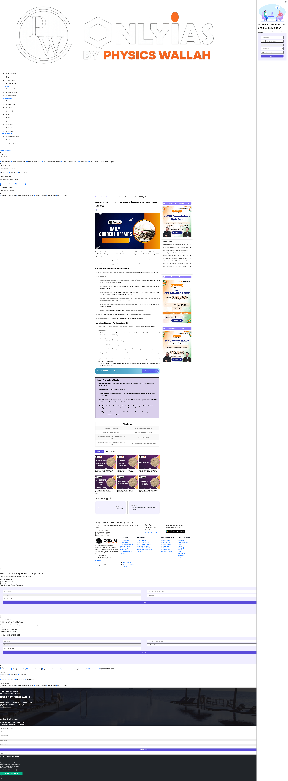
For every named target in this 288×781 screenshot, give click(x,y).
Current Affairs (105, 197)
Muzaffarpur (11, 124)
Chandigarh (11, 128)
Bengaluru (10, 131)
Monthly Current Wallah (144, 544)
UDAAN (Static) (141, 541)
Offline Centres (7, 98)
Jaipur (9, 121)
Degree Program (12, 83)
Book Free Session (150, 533)
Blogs (9, 139)
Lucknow (10, 107)
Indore (9, 117)
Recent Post (100, 451)
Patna (9, 114)
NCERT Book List (166, 542)
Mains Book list (165, 546)
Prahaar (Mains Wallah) (144, 548)
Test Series (5, 86)
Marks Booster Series (143, 546)
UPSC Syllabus (165, 541)
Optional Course (12, 77)
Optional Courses (125, 546)
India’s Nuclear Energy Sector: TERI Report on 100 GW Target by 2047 (175, 266)
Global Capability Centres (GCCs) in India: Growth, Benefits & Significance (175, 253)
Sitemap (125, 566)
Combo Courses (12, 80)
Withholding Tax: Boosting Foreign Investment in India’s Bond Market (175, 269)
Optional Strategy (166, 551)
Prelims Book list (166, 544)
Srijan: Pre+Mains (12, 95)
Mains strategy (165, 550)
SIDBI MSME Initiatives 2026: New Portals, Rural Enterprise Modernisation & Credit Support (175, 261)
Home (97, 197)
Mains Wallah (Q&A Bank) (144, 550)
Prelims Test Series (12, 89)
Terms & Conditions (128, 564)
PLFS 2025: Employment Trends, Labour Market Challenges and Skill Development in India (175, 263)
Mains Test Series (12, 92)
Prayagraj (10, 111)
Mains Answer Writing (13, 136)
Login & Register (6, 150)
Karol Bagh (10, 101)
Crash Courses (124, 542)
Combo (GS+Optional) (127, 544)
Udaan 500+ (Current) (143, 542)
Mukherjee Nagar (12, 104)
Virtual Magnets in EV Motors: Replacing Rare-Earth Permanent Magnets (175, 247)
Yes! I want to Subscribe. (11, 773)
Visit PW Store (148, 371)
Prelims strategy (166, 548)
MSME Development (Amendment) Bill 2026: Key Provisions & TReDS (175, 245)
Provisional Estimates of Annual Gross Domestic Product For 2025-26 (175, 255)
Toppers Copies (12, 143)
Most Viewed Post (110, 451)
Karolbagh (181, 541)
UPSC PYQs (140, 551)
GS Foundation (12, 73)
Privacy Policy (127, 562)
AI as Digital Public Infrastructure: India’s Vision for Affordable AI (175, 250)
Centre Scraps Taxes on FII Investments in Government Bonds (175, 258)
